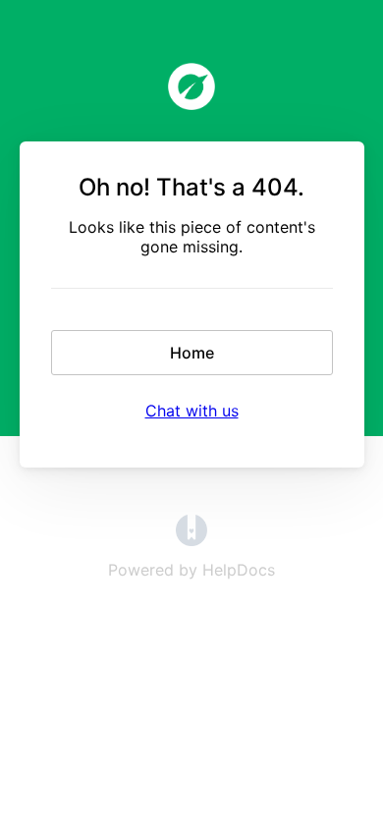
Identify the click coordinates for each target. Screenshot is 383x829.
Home (192, 352)
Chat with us (192, 410)
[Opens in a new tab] (191, 540)
